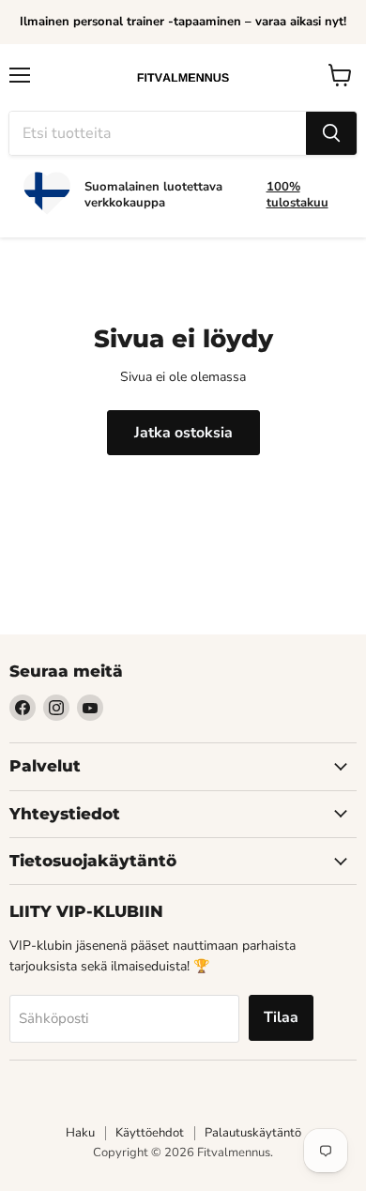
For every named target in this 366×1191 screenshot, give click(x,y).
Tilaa (281, 1017)
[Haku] (331, 133)
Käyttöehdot (149, 1132)
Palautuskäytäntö (253, 1132)
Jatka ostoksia (183, 432)
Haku (80, 1132)
